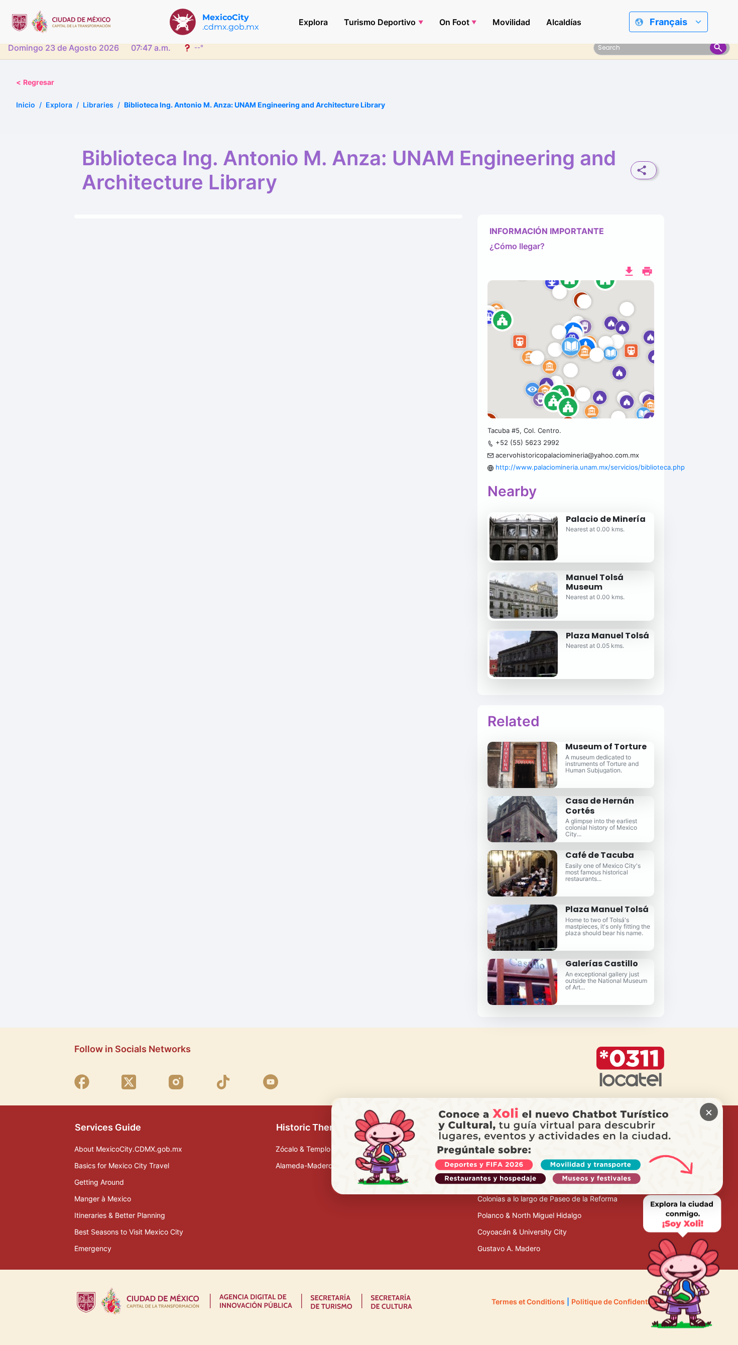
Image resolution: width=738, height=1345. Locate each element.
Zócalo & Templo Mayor (314, 1149)
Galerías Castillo (601, 963)
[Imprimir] (647, 270)
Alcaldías (563, 22)
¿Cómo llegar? (517, 246)
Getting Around (99, 1182)
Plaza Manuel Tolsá (607, 635)
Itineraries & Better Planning (119, 1215)
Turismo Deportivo (380, 22)
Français (668, 22)
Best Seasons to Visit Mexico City (128, 1231)
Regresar (35, 82)
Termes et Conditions (528, 1301)
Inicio (25, 104)
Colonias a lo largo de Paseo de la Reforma (547, 1198)
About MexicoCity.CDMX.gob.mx (128, 1149)
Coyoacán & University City (522, 1231)
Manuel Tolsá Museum (595, 582)
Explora (313, 22)
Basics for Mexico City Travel (121, 1165)
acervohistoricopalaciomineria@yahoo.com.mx (567, 455)
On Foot (454, 22)
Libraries (98, 104)
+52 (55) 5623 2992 (527, 442)
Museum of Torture (606, 746)
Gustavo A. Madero (508, 1248)
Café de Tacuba (599, 855)
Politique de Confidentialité (617, 1301)
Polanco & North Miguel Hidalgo (529, 1215)
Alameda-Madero (304, 1165)
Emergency (92, 1248)
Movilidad (511, 22)
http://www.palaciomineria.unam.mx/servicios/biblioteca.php (590, 467)
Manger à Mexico (102, 1198)
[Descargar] (629, 270)
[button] (571, 349)
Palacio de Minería (606, 519)
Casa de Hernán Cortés (599, 805)
